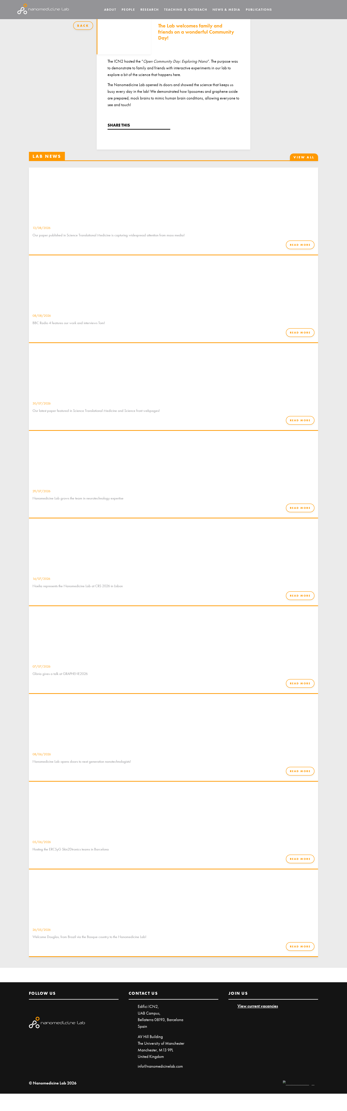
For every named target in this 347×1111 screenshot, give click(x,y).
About (110, 9)
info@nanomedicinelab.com (160, 1066)
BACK (83, 25)
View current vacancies (257, 1006)
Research (149, 9)
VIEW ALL (304, 157)
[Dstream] (298, 1083)
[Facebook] (120, 136)
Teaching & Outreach (185, 9)
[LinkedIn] (317, 9)
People (128, 9)
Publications (259, 9)
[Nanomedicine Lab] (43, 10)
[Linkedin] (110, 136)
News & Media (226, 9)
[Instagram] (327, 9)
